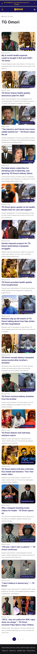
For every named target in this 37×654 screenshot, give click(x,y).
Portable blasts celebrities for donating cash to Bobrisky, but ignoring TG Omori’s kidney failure (17, 170)
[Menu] (2, 10)
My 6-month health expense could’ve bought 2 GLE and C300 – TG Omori (17, 58)
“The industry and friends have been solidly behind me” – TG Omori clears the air (18, 132)
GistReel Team (21, 650)
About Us (5, 650)
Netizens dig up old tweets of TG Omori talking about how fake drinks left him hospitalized (18, 321)
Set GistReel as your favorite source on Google (17, 3)
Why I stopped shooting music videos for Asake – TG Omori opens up (18, 510)
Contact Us (12, 650)
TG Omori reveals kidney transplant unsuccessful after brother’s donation (18, 360)
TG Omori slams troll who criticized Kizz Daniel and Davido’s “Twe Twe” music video (18, 471)
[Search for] (35, 10)
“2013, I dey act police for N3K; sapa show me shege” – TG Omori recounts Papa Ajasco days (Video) (18, 622)
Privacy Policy (31, 650)
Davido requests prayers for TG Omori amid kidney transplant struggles (16, 246)
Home (5, 16)
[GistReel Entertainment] (18, 9)
